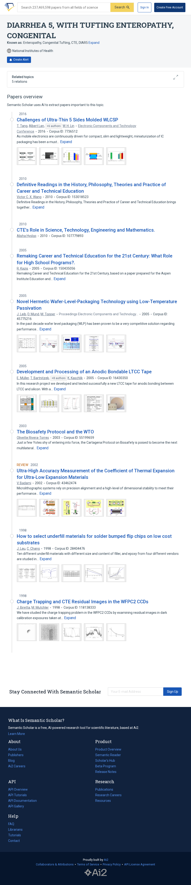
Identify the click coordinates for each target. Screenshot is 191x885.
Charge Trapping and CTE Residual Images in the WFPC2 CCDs (82, 601)
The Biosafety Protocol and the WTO (55, 432)
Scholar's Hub (105, 760)
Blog (13, 761)
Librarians (15, 829)
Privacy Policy (112, 864)
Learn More (16, 734)
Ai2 (106, 859)
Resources (103, 801)
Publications (104, 790)
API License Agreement (139, 864)
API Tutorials (17, 795)
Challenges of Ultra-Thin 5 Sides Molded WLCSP (67, 120)
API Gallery (16, 806)
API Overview (18, 789)
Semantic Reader (108, 755)
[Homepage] (9, 7)
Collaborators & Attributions (55, 864)
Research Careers (108, 795)
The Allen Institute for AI (96, 872)
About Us (15, 749)
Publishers (16, 755)
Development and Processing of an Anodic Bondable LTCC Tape (84, 371)
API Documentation (22, 801)
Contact (14, 841)
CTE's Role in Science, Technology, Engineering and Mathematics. (86, 230)
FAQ (11, 824)
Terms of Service (88, 864)
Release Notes (105, 772)
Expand (94, 43)
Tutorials (14, 835)
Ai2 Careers (16, 766)
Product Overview (108, 749)
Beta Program (105, 766)
